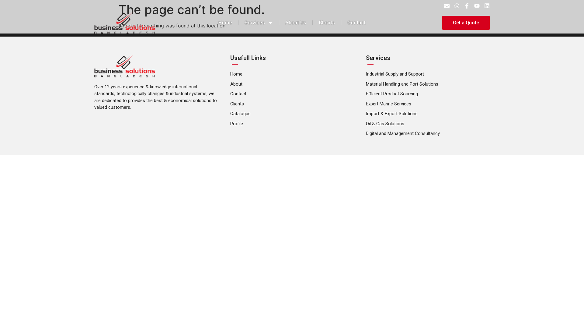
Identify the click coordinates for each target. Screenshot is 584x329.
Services (255, 23)
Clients (327, 23)
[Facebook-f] (467, 6)
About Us (295, 23)
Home (225, 23)
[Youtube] (477, 6)
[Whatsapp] (457, 6)
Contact (356, 23)
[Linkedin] (487, 6)
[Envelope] (447, 6)
